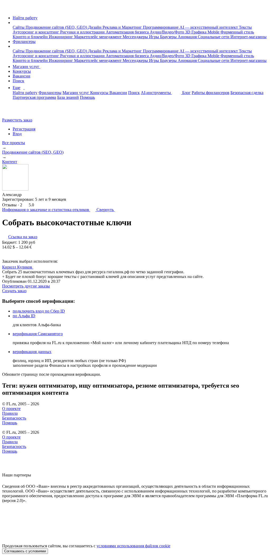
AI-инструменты (156, 92)
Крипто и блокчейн (31, 37)
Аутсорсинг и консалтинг (36, 32)
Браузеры (169, 37)
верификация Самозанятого (38, 333)
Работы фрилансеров (210, 92)
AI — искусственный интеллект (209, 27)
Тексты (245, 27)
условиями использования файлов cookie (133, 546)
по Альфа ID (24, 316)
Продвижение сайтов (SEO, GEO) (57, 27)
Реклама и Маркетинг (123, 27)
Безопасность (14, 418)
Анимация (188, 37)
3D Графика (196, 32)
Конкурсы (22, 71)
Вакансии (21, 76)
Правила (10, 413)
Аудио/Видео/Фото (167, 32)
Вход (17, 133)
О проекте (11, 408)
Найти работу (25, 18)
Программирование (161, 27)
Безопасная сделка (246, 92)
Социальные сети (214, 37)
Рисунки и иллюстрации (83, 32)
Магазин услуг (26, 66)
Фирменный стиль (237, 32)
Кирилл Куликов (17, 267)
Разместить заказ (17, 120)
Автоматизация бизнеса (128, 32)
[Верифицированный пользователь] (38, 267)
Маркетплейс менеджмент (98, 37)
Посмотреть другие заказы (26, 286)
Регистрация (24, 129)
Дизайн (95, 27)
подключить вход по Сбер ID (39, 311)
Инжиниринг (61, 37)
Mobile (214, 32)
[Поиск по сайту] (17, 111)
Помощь (87, 97)
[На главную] (7, 9)
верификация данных (32, 351)
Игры (154, 37)
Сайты (19, 27)
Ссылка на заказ (22, 237)
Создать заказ (14, 291)
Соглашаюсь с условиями (25, 551)
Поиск (18, 81)
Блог (186, 92)
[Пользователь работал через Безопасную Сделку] (27, 194)
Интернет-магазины (248, 37)
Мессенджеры (136, 37)
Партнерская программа (34, 97)
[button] (14, 22)
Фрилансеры (24, 41)
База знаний (68, 97)
